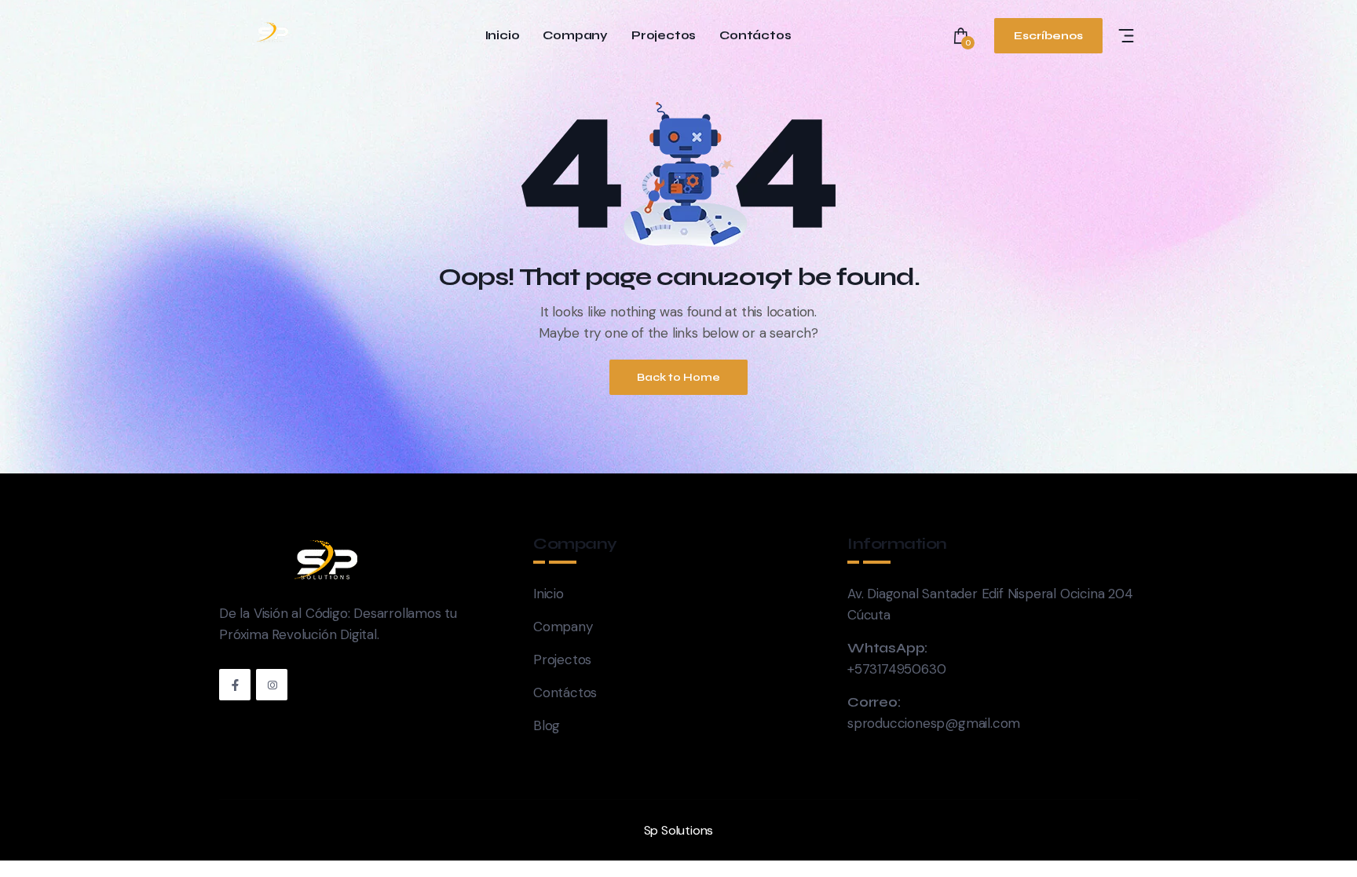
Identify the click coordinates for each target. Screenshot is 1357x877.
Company (575, 36)
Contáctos (755, 36)
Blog (546, 725)
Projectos (663, 36)
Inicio (502, 36)
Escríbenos (1048, 35)
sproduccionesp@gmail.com (933, 723)
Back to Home (678, 377)
